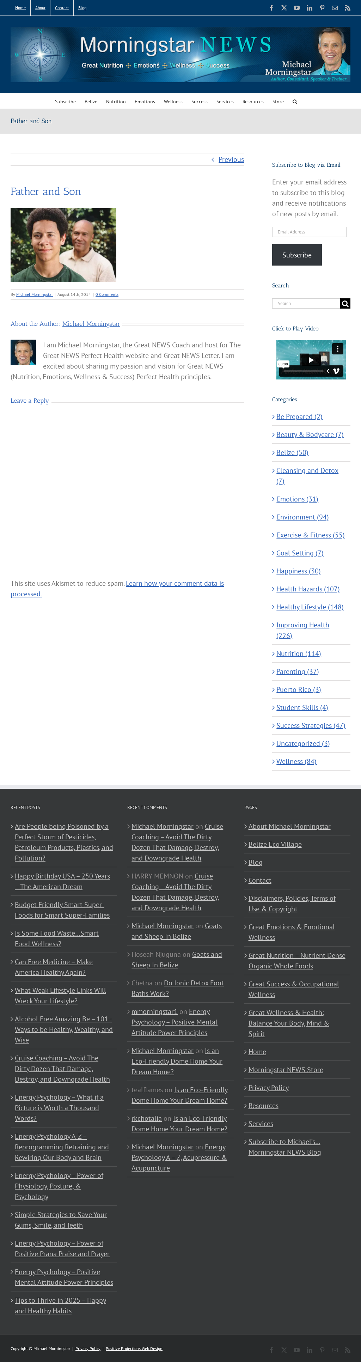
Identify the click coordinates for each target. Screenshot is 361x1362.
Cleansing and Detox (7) (307, 476)
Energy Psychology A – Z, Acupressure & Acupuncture (179, 1157)
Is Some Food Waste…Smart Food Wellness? (57, 938)
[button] (295, 101)
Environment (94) (302, 517)
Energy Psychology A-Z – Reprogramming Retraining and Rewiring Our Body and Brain (62, 1147)
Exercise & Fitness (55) (310, 535)
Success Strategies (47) (310, 725)
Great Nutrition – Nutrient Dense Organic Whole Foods (297, 961)
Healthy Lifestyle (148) (310, 607)
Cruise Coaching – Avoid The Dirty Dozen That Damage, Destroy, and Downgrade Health (62, 1068)
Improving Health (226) (302, 630)
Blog (256, 862)
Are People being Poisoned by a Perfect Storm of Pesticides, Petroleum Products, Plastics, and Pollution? (64, 842)
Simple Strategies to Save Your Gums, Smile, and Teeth (61, 1220)
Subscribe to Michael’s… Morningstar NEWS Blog (285, 1147)
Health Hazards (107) (308, 589)
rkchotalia (146, 1118)
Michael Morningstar (34, 294)
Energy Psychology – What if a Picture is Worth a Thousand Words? (59, 1108)
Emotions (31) (297, 499)
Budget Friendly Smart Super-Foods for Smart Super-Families (62, 910)
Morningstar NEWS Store (286, 1069)
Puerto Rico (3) (298, 689)
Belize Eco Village (275, 844)
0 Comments (107, 294)
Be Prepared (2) (299, 416)
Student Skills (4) (302, 707)
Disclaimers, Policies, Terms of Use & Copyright (292, 903)
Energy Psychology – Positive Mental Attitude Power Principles (64, 1277)
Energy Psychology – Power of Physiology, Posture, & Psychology (59, 1186)
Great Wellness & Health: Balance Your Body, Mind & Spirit (289, 1023)
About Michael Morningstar (290, 826)
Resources (264, 1105)
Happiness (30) (298, 571)
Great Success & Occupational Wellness (294, 989)
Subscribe (297, 255)
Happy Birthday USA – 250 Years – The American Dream (62, 881)
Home (257, 1051)
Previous (231, 159)
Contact (260, 880)
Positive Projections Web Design (134, 1348)
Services (261, 1123)
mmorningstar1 (154, 1011)
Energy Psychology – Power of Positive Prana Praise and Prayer (62, 1248)
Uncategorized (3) (303, 743)
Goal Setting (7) (300, 553)
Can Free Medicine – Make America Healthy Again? (54, 967)
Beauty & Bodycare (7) (310, 434)
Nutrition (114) (298, 653)
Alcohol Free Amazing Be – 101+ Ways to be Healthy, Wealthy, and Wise (64, 1029)
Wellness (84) (296, 761)
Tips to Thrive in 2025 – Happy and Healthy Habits (60, 1305)
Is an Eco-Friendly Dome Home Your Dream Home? (176, 1061)
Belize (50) (292, 452)
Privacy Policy (269, 1087)
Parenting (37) (297, 671)
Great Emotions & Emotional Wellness (292, 932)
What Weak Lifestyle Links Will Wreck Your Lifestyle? (60, 995)
